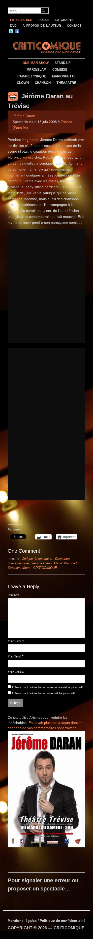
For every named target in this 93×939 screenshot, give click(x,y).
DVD (13, 25)
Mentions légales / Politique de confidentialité (47, 921)
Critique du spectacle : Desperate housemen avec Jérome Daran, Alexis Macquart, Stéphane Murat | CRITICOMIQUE (43, 563)
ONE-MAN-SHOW (36, 63)
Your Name (14, 641)
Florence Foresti (20, 157)
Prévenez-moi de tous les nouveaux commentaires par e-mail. (47, 687)
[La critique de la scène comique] (46, 46)
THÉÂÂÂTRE (66, 83)
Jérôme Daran (24, 116)
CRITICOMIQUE (69, 928)
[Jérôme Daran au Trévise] (46, 790)
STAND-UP (63, 63)
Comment (13, 595)
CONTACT (74, 25)
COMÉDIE (59, 69)
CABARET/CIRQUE (31, 76)
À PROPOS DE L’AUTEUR (42, 25)
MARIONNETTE (64, 76)
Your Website (16, 672)
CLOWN (23, 83)
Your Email (14, 656)
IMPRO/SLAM (36, 69)
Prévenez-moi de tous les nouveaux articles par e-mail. (43, 693)
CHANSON (43, 83)
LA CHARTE (64, 20)
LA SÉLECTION (21, 20)
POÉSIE (43, 20)
